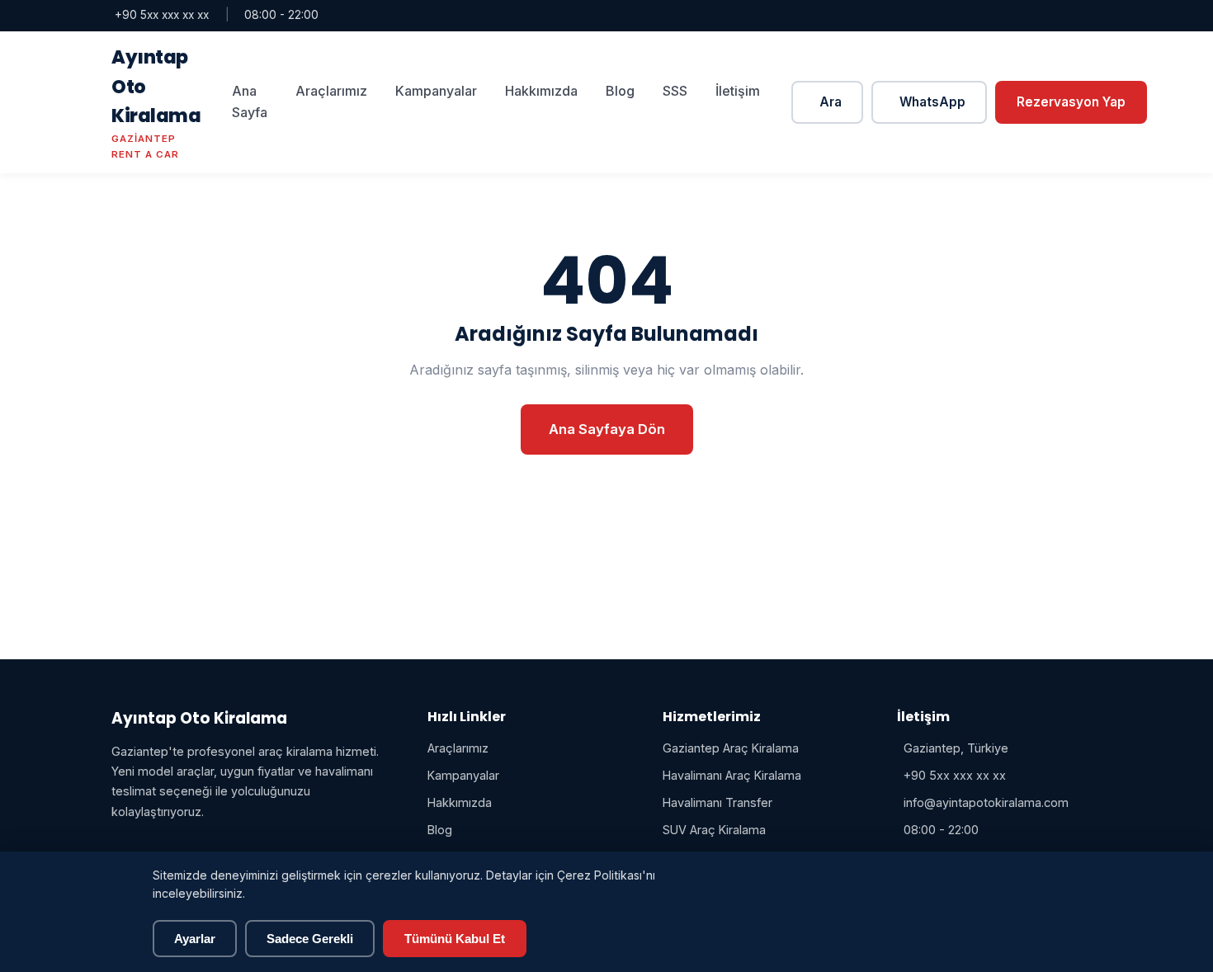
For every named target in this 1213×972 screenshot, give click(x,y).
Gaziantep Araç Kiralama (731, 748)
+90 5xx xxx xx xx (161, 14)
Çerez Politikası (599, 875)
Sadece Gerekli (310, 939)
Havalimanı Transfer (717, 802)
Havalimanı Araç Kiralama (732, 775)
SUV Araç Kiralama (714, 830)
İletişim (737, 91)
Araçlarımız (331, 91)
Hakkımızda (541, 91)
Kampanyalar (436, 91)
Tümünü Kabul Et (454, 939)
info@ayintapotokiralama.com (986, 802)
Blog (620, 91)
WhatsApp (932, 102)
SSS (675, 91)
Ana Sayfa (249, 101)
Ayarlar (194, 939)
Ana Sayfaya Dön (607, 429)
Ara (830, 102)
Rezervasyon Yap (1071, 102)
